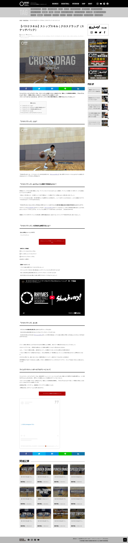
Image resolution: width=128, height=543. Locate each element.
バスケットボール (73, 36)
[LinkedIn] (78, 88)
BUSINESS (55, 4)
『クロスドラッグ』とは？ (27, 105)
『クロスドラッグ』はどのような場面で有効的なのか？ (34, 107)
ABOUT (90, 4)
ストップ (41, 36)
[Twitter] (39, 88)
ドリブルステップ (58, 36)
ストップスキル (47, 36)
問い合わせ (105, 538)
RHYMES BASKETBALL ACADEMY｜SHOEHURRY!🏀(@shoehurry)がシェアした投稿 (41, 446)
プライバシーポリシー (97, 538)
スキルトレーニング (35, 36)
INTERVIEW (75, 4)
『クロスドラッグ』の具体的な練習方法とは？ (32, 109)
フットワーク (80, 36)
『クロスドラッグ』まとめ (27, 111)
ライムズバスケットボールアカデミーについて (32, 112)
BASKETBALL (65, 4)
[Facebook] (26, 88)
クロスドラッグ (24, 36)
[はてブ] (52, 88)
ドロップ (64, 36)
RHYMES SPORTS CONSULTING (88, 540)
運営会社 (75, 538)
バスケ (68, 36)
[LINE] (65, 88)
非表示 (34, 103)
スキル (28, 36)
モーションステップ (25, 37)
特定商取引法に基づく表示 (84, 538)
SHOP (83, 4)
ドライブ (52, 36)
